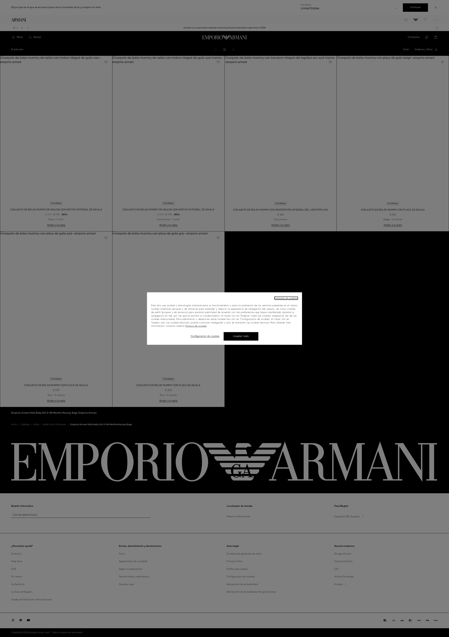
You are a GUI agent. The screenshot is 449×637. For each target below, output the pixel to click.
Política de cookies (196, 326)
